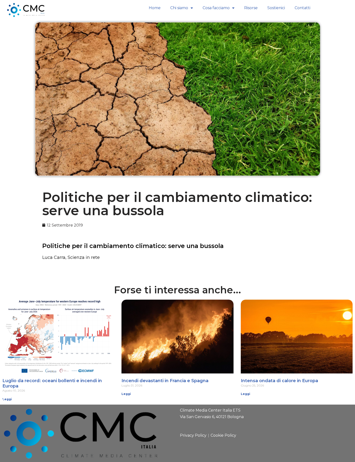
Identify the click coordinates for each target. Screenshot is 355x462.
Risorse (251, 8)
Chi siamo (179, 8)
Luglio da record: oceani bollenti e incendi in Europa (52, 383)
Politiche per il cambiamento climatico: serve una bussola (133, 245)
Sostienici (276, 8)
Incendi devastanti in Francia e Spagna (164, 380)
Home (155, 8)
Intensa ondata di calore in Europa (279, 380)
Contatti (302, 8)
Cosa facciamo (216, 8)
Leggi (7, 399)
